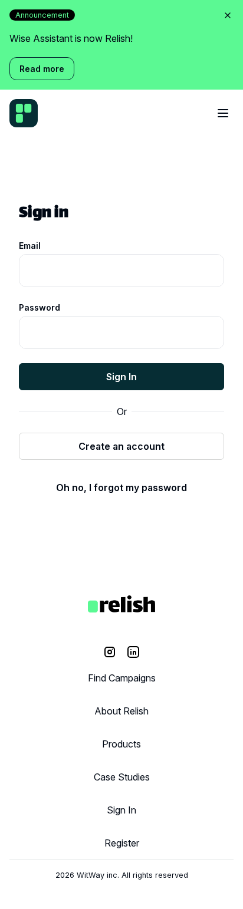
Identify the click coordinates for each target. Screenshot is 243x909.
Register (121, 843)
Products (121, 744)
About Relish (121, 711)
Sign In (121, 377)
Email (30, 246)
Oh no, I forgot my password (121, 487)
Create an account (121, 446)
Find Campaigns (122, 678)
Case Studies (122, 777)
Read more (41, 69)
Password (39, 307)
